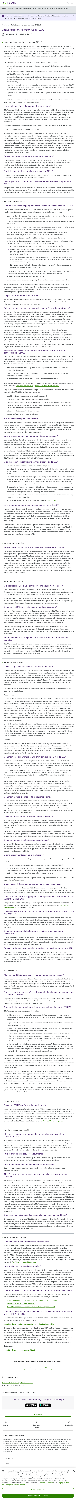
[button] (72, 3)
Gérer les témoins (38, 1490)
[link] (31, 18)
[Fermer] (74, 1471)
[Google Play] (45, 1405)
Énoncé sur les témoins (45, 1483)
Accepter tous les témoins (38, 1496)
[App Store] (31, 1405)
